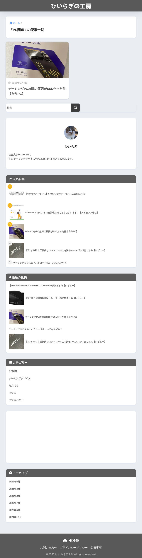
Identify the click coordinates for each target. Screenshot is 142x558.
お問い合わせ (48, 547)
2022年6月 (14, 510)
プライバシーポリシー (74, 547)
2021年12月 (15, 517)
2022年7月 (14, 503)
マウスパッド (16, 399)
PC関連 (13, 371)
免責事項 (96, 547)
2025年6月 (14, 481)
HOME (73, 540)
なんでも (13, 385)
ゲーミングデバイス (20, 378)
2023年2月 (14, 495)
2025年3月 (14, 488)
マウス (12, 392)
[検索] (75, 108)
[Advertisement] (71, 437)
